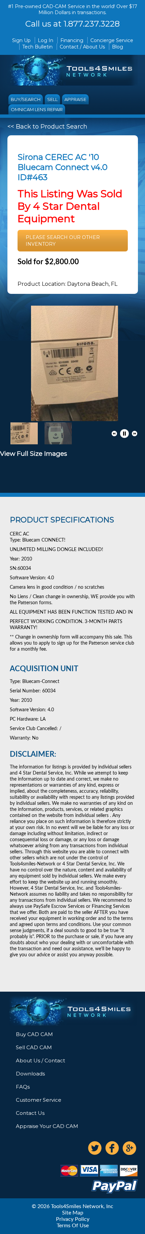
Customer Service (38, 1100)
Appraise (75, 99)
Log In (45, 40)
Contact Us (30, 1113)
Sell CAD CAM (34, 1047)
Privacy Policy (72, 1219)
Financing (71, 40)
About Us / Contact (40, 1060)
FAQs (23, 1087)
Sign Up (21, 40)
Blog (117, 47)
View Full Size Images (33, 453)
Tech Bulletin (37, 47)
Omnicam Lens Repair (37, 109)
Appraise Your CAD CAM (47, 1126)
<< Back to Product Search (47, 126)
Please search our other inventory (63, 240)
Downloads (30, 1073)
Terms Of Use (73, 1225)
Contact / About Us (82, 47)
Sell (52, 99)
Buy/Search (25, 99)
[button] (114, 434)
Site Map (72, 1212)
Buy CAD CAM (34, 1034)
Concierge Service (111, 40)
